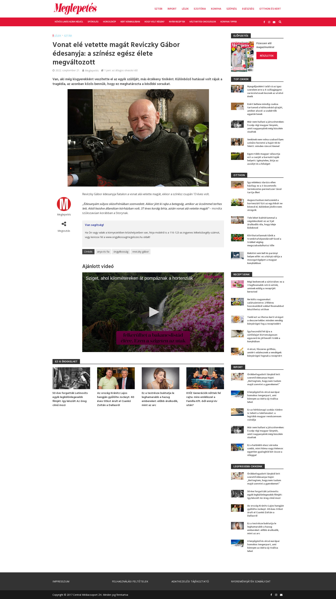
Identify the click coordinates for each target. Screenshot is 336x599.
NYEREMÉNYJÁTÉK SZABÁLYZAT (251, 581)
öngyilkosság (121, 251)
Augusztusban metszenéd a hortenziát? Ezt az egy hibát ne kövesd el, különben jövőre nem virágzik (264, 205)
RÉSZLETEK (267, 55)
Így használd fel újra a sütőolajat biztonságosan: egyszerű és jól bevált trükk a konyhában (263, 336)
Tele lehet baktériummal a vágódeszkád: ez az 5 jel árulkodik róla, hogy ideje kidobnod (262, 223)
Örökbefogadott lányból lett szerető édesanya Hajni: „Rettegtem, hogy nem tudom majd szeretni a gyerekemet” (264, 379)
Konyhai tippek (228, 21)
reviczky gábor (140, 251)
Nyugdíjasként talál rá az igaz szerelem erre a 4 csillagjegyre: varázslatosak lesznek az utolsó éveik (265, 91)
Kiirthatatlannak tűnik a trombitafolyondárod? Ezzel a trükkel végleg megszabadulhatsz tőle (264, 240)
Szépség (231, 8)
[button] (153, 312)
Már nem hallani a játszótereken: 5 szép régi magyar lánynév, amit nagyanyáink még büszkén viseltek (265, 127)
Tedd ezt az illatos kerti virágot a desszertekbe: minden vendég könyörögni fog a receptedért (265, 321)
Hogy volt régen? (154, 21)
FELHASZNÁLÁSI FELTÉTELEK (130, 581)
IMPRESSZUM (60, 581)
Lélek (185, 8)
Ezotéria (200, 8)
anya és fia (103, 251)
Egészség (248, 8)
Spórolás (93, 21)
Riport (172, 8)
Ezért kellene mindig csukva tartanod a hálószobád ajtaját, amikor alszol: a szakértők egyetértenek (265, 109)
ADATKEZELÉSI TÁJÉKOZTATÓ (190, 581)
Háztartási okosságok (203, 21)
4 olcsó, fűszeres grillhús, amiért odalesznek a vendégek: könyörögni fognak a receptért (264, 353)
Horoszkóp (109, 21)
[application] (153, 312)
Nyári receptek (177, 21)
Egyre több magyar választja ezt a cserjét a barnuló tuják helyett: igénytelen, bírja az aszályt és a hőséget (263, 159)
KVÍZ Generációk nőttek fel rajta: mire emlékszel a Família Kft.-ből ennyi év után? (203, 399)
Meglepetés (92, 70)
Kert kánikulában (130, 21)
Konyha (216, 8)
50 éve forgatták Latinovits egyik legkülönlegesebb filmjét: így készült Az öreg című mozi (70, 399)
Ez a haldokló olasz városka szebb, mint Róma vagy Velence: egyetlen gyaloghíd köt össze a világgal (265, 450)
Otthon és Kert (270, 8)
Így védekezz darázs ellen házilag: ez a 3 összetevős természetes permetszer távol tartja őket (264, 187)
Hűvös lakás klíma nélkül (69, 21)
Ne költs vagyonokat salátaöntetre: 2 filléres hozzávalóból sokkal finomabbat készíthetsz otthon (265, 304)
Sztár (158, 8)
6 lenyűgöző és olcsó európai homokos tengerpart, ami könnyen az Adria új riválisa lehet (263, 397)
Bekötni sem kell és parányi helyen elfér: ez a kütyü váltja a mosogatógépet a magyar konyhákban (264, 258)
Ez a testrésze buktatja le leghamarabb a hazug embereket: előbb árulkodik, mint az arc (160, 399)
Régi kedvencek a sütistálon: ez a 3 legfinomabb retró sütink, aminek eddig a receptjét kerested (265, 287)
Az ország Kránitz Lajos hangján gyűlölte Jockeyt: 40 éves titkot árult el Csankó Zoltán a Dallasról (115, 399)
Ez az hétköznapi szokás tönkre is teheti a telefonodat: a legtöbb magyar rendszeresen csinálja (264, 415)
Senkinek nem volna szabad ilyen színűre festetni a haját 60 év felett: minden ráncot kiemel (265, 143)
